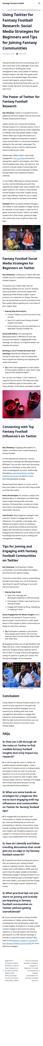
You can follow (19, 158)
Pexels (34, 251)
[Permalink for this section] (19, 106)
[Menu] (39, 3)
